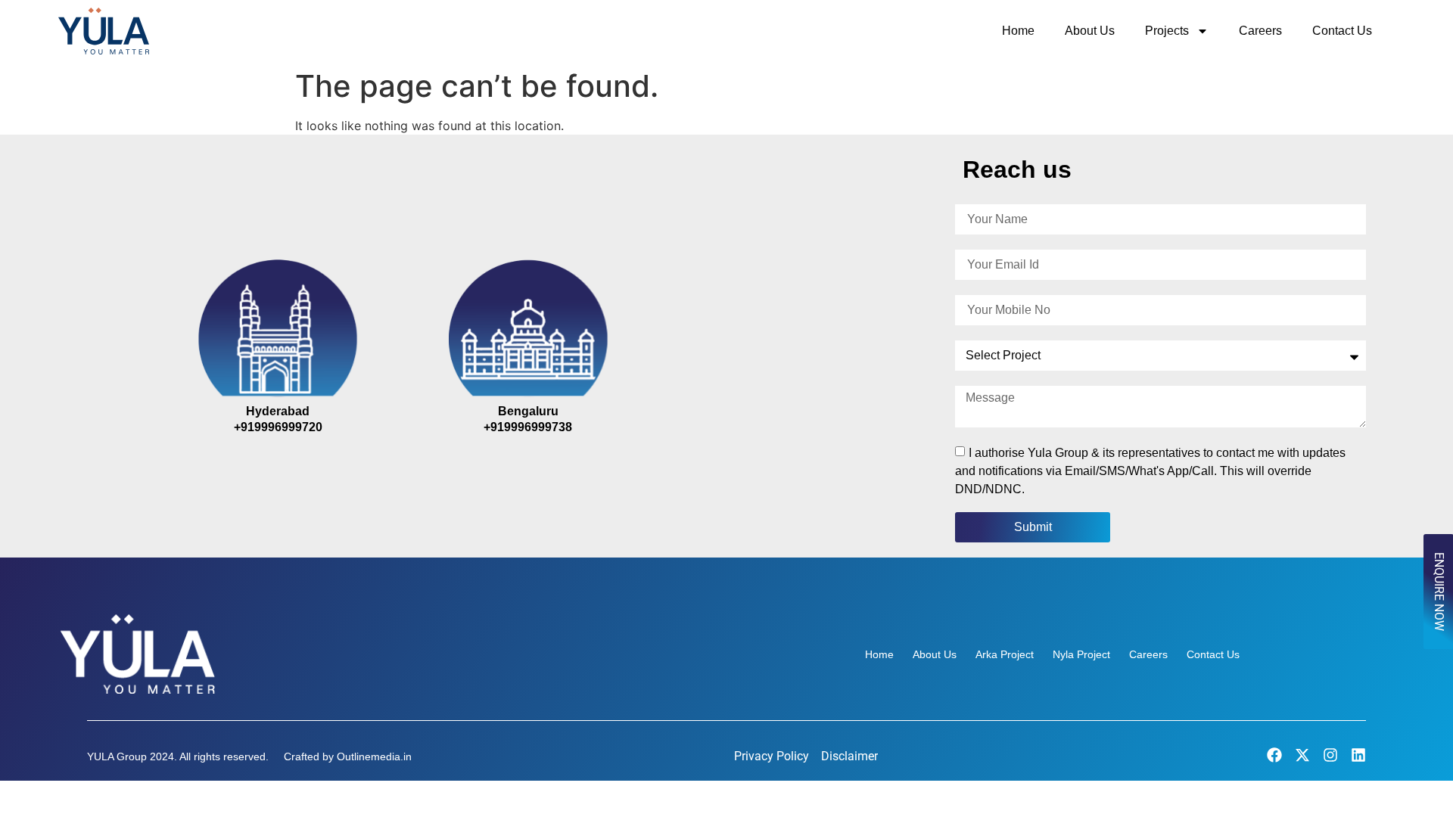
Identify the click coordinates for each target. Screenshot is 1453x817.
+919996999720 (278, 427)
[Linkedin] (1358, 755)
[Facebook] (1274, 755)
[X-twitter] (1302, 755)
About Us (1090, 30)
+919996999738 (528, 427)
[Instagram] (1330, 755)
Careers (1260, 30)
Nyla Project (1081, 654)
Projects (1167, 30)
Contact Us (1342, 30)
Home (1018, 30)
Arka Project (1004, 654)
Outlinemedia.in (374, 756)
